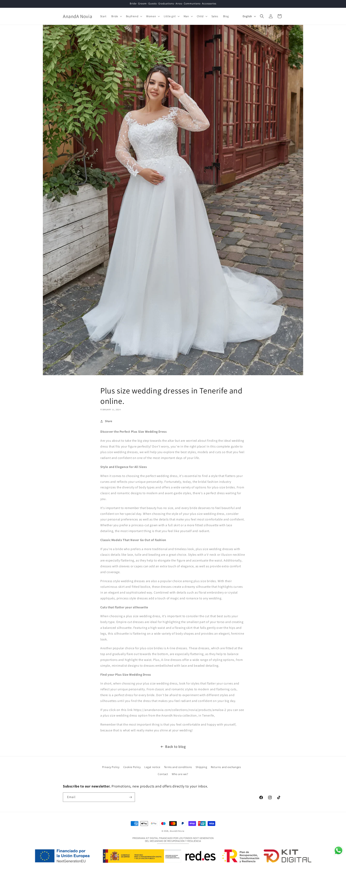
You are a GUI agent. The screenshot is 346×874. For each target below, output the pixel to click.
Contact (163, 774)
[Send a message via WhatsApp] (338, 850)
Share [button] (108, 421)
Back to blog (175, 746)
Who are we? (180, 774)
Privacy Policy (111, 767)
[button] (116, 16)
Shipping (201, 767)
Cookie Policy (132, 767)
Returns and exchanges (226, 767)
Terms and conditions (178, 767)
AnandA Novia (177, 831)
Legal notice (152, 767)
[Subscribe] (130, 797)
